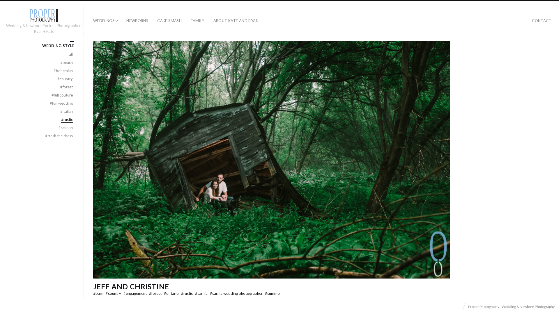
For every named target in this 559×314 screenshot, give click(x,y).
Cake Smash (169, 20)
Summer (273, 293)
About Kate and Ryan (236, 20)
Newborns (137, 20)
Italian (66, 111)
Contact (541, 20)
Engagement (135, 293)
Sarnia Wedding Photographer (236, 293)
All (71, 54)
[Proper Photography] (44, 15)
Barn (98, 293)
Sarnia (201, 293)
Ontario (172, 293)
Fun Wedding (61, 103)
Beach (66, 62)
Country (114, 293)
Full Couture (62, 95)
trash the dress (59, 135)
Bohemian (63, 70)
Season (66, 127)
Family (197, 20)
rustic (187, 293)
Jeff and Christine (131, 286)
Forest (155, 293)
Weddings (103, 20)
